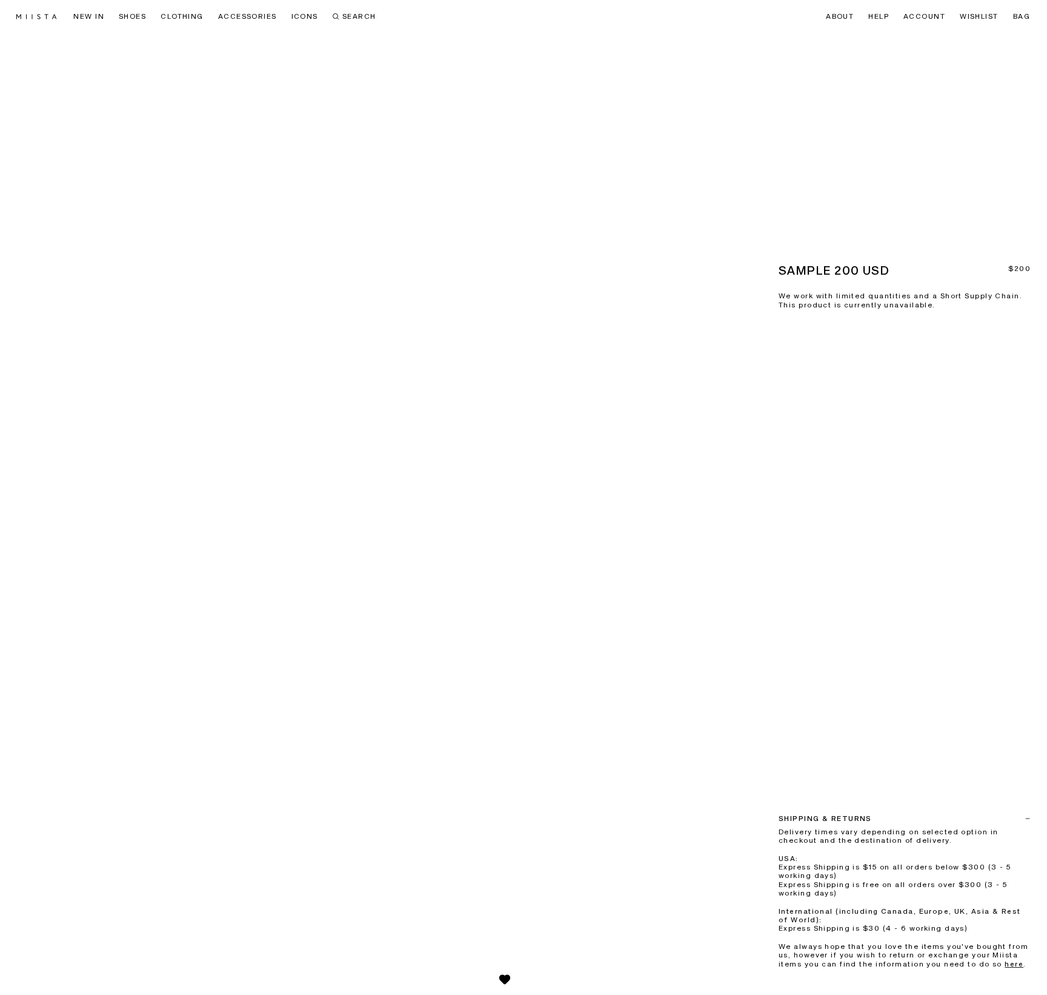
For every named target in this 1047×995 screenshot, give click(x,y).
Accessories (247, 17)
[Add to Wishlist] (505, 979)
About (840, 17)
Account (924, 17)
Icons (304, 17)
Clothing (182, 17)
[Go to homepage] (36, 16)
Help (878, 17)
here (1014, 964)
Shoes (132, 17)
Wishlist (979, 17)
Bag (1021, 17)
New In (88, 17)
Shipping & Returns (825, 819)
